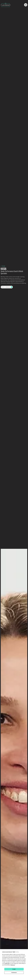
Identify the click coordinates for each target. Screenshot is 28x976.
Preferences (14, 972)
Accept (14, 969)
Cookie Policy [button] (7, 963)
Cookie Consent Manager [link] (7, 951)
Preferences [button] (12, 964)
